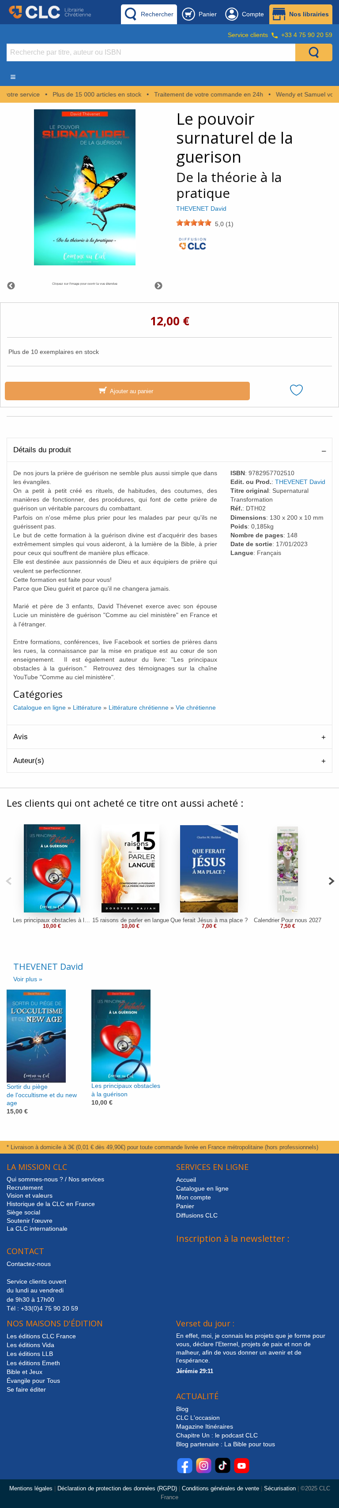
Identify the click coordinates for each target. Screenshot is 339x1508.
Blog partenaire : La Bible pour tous (226, 1444)
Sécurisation (280, 1488)
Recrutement (25, 1187)
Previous (11, 286)
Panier (185, 1206)
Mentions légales (31, 1488)
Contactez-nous (29, 1263)
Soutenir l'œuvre (30, 1220)
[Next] (331, 880)
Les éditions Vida (30, 1344)
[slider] (193, 222)
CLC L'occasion (198, 1417)
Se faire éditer (26, 1389)
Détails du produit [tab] (42, 450)
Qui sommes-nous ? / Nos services (55, 1179)
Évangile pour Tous (33, 1380)
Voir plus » (27, 979)
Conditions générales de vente (220, 1488)
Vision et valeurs (30, 1195)
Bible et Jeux (24, 1371)
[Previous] (8, 880)
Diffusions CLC (197, 1215)
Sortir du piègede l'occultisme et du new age (42, 1094)
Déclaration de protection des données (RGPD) (117, 1488)
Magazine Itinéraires (204, 1426)
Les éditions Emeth (33, 1363)
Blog (182, 1408)
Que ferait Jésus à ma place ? (209, 920)
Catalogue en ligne (39, 707)
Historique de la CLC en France (51, 1203)
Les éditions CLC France (41, 1336)
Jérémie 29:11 (194, 1371)
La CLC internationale (37, 1228)
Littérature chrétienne (139, 707)
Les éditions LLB (30, 1353)
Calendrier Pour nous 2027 (287, 920)
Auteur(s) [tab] (28, 760)
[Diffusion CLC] (192, 246)
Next (158, 286)
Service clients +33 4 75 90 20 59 (280, 34)
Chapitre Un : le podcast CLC (217, 1435)
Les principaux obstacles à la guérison (52, 920)
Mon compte (193, 1197)
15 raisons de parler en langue (130, 920)
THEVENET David (201, 208)
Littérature (87, 707)
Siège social (23, 1212)
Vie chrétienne (196, 707)
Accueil (186, 1179)
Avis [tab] (20, 737)
